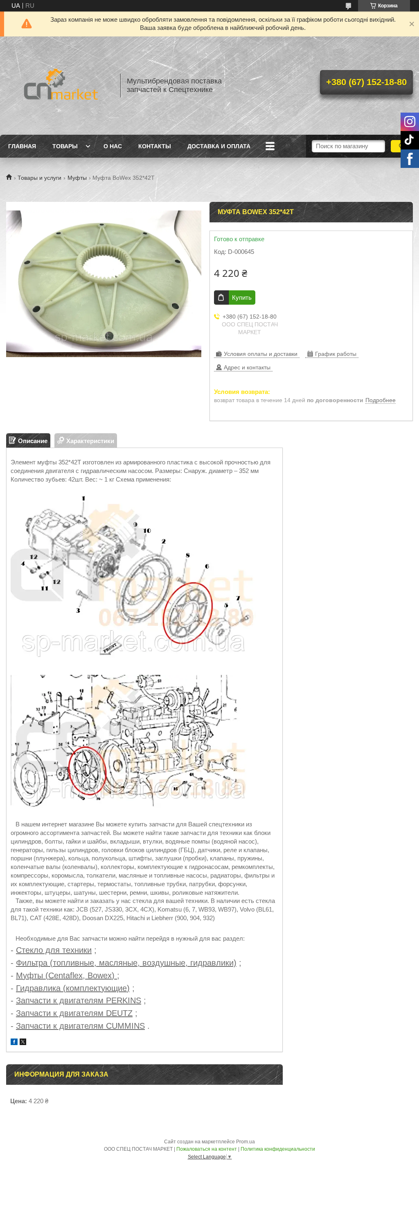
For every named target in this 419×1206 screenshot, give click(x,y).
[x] (23, 1042)
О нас (113, 146)
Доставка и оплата (218, 146)
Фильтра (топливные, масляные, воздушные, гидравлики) (126, 962)
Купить (242, 297)
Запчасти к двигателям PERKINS (78, 1000)
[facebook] (14, 1042)
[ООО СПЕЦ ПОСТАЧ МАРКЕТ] (59, 86)
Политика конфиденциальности (278, 1149)
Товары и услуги (39, 177)
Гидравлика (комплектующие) (73, 988)
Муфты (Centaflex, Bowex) (66, 975)
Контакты (154, 146)
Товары (65, 146)
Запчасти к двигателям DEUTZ (74, 1013)
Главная (22, 146)
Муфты (77, 177)
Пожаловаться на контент (206, 1149)
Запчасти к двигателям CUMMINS (80, 1025)
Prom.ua (245, 1142)
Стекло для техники (54, 950)
